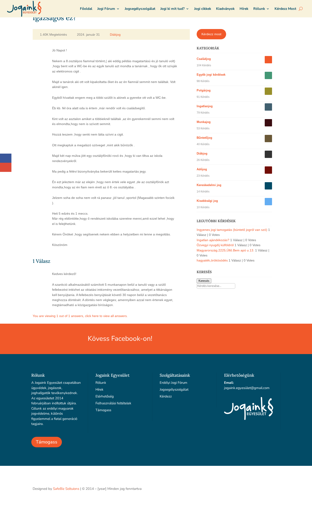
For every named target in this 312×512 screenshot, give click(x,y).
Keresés (203, 281)
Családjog (204, 59)
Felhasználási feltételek (113, 403)
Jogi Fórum (106, 8)
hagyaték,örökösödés (212, 260)
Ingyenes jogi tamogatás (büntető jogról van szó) (232, 230)
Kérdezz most (211, 34)
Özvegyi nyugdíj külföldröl (215, 245)
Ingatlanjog (205, 106)
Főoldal (86, 8)
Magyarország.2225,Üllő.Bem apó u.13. (225, 250)
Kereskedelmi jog (209, 185)
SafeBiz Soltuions (66, 488)
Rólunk (259, 8)
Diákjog (115, 34)
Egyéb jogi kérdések (211, 74)
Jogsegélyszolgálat (140, 8)
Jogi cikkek (202, 8)
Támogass (46, 442)
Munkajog (204, 122)
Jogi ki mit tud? (172, 8)
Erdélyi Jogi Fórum (173, 382)
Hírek (244, 8)
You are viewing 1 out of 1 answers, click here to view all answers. (80, 316)
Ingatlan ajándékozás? (213, 240)
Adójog (202, 169)
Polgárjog (204, 90)
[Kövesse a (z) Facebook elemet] (275, 488)
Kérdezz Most (285, 8)
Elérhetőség (104, 396)
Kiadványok (225, 8)
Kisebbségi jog (207, 201)
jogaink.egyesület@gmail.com (247, 388)
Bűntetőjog (204, 137)
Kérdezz (166, 396)
